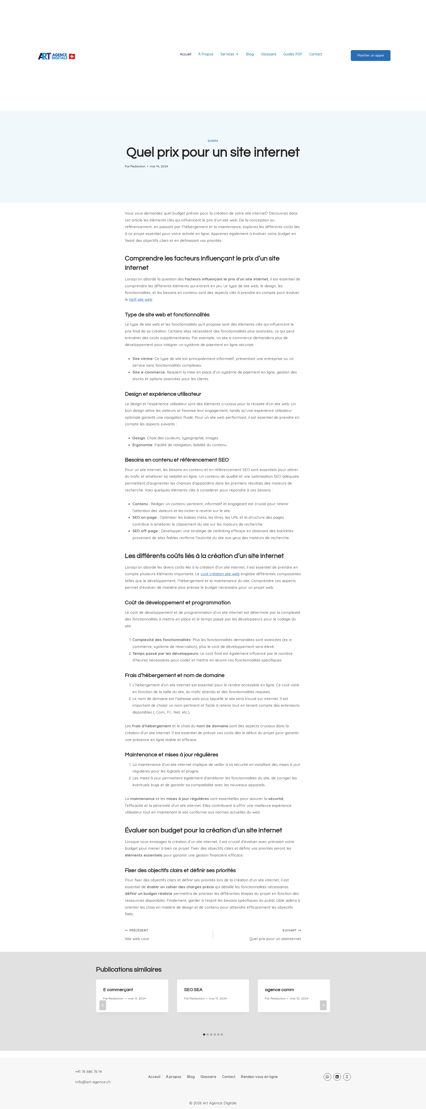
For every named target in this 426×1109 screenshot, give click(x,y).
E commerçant (118, 990)
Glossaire (208, 1076)
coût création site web (220, 573)
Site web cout (137, 934)
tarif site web (140, 299)
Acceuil (154, 1076)
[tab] (204, 1034)
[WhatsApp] (327, 1077)
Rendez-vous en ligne (259, 1076)
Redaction (137, 166)
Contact (228, 1076)
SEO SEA (193, 990)
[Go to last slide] (102, 1005)
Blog (191, 1076)
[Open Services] (237, 54)
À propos (173, 1076)
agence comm (279, 990)
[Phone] (347, 1077)
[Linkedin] (337, 1077)
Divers (213, 141)
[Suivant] (323, 1005)
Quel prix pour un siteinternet (275, 934)
